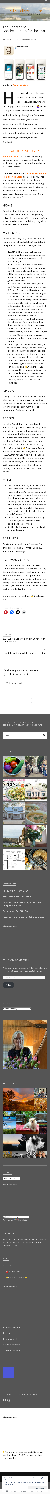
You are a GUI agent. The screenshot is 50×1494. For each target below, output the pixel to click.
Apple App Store (20, 85)
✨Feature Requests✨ (16, 1277)
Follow (8, 985)
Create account (12, 1327)
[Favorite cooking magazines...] (14, 790)
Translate (22, 1220)
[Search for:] (25, 735)
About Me (9, 1266)
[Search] (43, 735)
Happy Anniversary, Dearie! (16, 891)
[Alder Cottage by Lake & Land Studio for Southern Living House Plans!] (14, 813)
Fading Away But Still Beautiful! (19, 911)
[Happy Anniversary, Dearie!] (36, 767)
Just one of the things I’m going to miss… (23, 917)
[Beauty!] (36, 836)
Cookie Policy (8, 1484)
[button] (25, 1044)
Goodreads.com (11, 156)
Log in (8, 1333)
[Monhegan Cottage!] (14, 836)
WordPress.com (12, 1350)
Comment (38, 700)
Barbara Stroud (29, 39)
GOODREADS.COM (25, 151)
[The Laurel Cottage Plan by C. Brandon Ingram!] (36, 790)
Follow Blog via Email (16, 960)
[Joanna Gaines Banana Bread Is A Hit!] (36, 860)
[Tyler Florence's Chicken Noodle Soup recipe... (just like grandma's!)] (36, 813)
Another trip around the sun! (17, 896)
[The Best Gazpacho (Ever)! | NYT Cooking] (14, 767)
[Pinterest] (4, 1400)
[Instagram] (9, 1400)
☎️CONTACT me (12, 1271)
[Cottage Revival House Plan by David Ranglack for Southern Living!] (14, 860)
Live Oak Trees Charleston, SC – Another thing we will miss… (22, 904)
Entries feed (11, 1339)
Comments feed (12, 1344)
